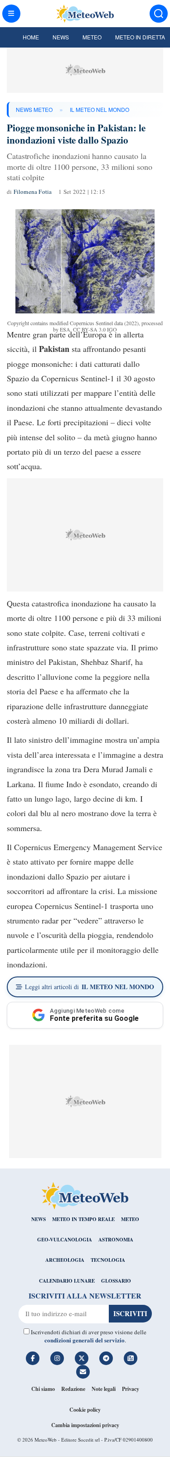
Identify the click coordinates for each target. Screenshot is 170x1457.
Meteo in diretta (140, 37)
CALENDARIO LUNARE (67, 1280)
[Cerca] (159, 14)
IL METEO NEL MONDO (99, 109)
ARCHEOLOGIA (64, 1260)
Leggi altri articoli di (89, 986)
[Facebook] (32, 1358)
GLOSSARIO (116, 1280)
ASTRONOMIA (115, 1239)
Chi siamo (43, 1389)
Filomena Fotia (33, 192)
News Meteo (34, 109)
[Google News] (130, 1358)
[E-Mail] (83, 1372)
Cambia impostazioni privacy (85, 1425)
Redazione (73, 1389)
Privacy (130, 1389)
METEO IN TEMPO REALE (83, 1219)
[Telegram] (106, 1358)
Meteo (92, 37)
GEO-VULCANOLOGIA (64, 1239)
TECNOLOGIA (108, 1260)
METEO (130, 1219)
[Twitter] (81, 1358)
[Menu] (11, 14)
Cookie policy (85, 1410)
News (61, 37)
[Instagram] (57, 1358)
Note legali (104, 1389)
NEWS (38, 1219)
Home (31, 37)
